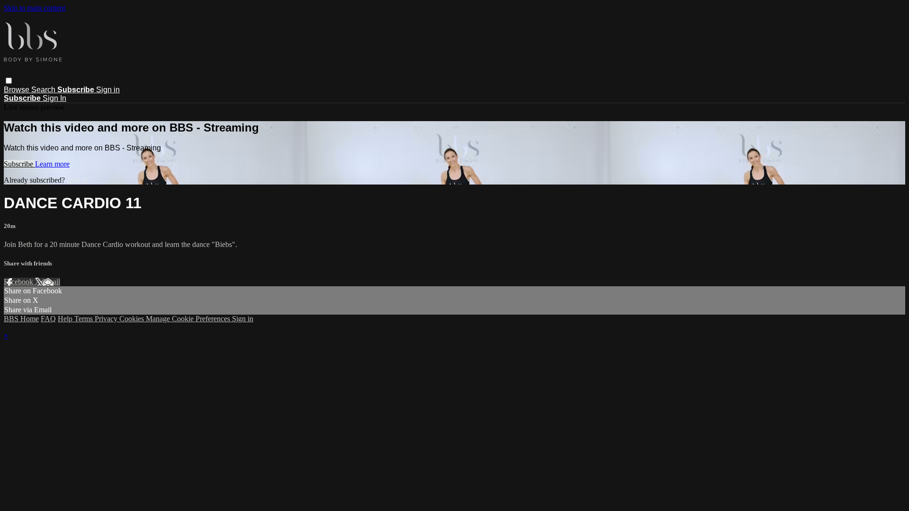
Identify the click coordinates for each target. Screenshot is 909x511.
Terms (84, 319)
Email (51, 282)
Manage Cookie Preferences (189, 319)
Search (44, 90)
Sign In (54, 98)
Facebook (19, 282)
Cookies (132, 319)
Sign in (108, 90)
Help (66, 319)
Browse (17, 90)
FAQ (48, 319)
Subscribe (19, 164)
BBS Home (21, 319)
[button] (9, 81)
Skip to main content (34, 8)
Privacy (107, 319)
